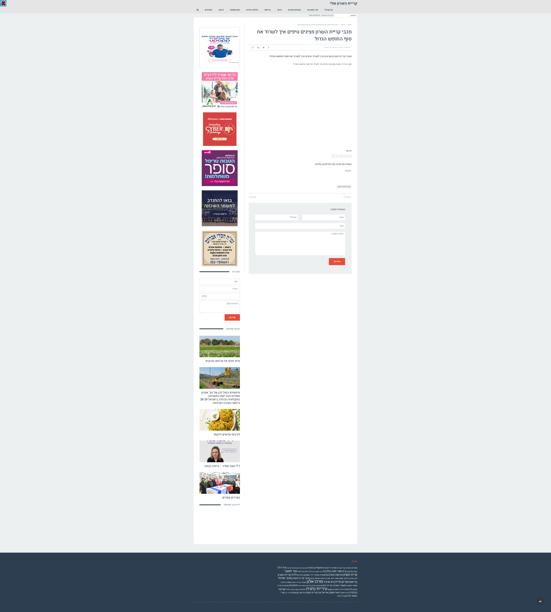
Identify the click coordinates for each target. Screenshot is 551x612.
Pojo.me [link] (205, 607)
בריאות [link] (343, 25)
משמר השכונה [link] (351, 585)
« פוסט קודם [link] (348, 197)
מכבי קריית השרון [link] (344, 187)
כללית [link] (300, 575)
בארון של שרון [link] (352, 571)
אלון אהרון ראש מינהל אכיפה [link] (297, 568)
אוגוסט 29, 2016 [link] (344, 47)
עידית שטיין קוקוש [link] (335, 589)
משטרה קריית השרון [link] (299, 582)
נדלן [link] (351, 589)
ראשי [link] (350, 25)
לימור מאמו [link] (343, 578)
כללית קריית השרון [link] (288, 574)
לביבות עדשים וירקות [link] (227, 434)
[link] (328, 9)
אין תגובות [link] (328, 47)
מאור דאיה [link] (335, 578)
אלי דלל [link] (282, 567)
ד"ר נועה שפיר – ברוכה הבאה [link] (222, 466)
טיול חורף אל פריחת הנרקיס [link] (222, 361)
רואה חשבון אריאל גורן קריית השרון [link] (322, 592)
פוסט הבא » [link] (252, 197)
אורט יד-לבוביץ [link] (329, 568)
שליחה (232, 317)
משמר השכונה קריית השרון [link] (333, 585)
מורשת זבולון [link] (315, 578)
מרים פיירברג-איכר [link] (335, 582)
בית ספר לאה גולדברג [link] (334, 571)
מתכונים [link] (293, 585)
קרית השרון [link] (345, 593)
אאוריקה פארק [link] (351, 568)
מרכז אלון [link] (315, 581)
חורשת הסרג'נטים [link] (333, 574)
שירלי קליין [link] (341, 596)
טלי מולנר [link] (318, 575)
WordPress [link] (352, 607)
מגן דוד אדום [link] (325, 578)
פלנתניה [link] (302, 589)
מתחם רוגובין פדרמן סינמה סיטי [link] (309, 586)
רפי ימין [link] (287, 593)
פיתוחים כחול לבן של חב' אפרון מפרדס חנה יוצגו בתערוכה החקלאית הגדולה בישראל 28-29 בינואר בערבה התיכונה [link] (220, 397)
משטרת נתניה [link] (286, 582)
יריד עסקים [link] (309, 575)
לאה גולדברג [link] (352, 578)
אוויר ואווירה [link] (341, 568)
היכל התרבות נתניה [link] (304, 571)
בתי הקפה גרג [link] (317, 572)
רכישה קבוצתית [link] (298, 592)
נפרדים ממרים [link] (231, 498)
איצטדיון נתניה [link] (315, 567)
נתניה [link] (345, 589)
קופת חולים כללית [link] (292, 589)
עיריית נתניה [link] (316, 588)
